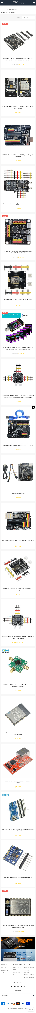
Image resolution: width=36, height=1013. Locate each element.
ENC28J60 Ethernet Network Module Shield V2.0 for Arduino (18, 540)
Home (2, 12)
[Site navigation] (2, 3)
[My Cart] (34, 3)
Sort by (19, 18)
